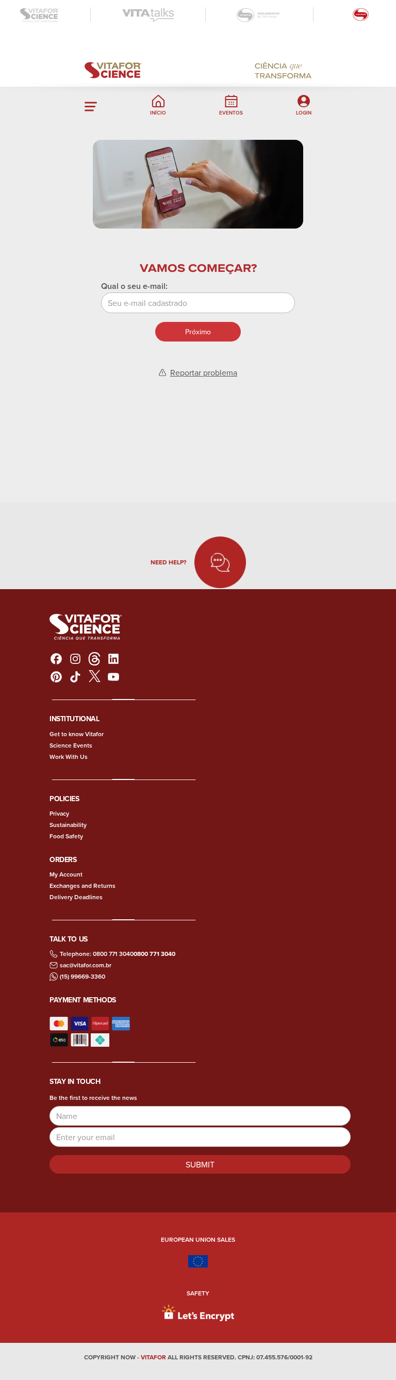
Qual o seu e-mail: (134, 286)
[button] (91, 105)
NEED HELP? (168, 562)
